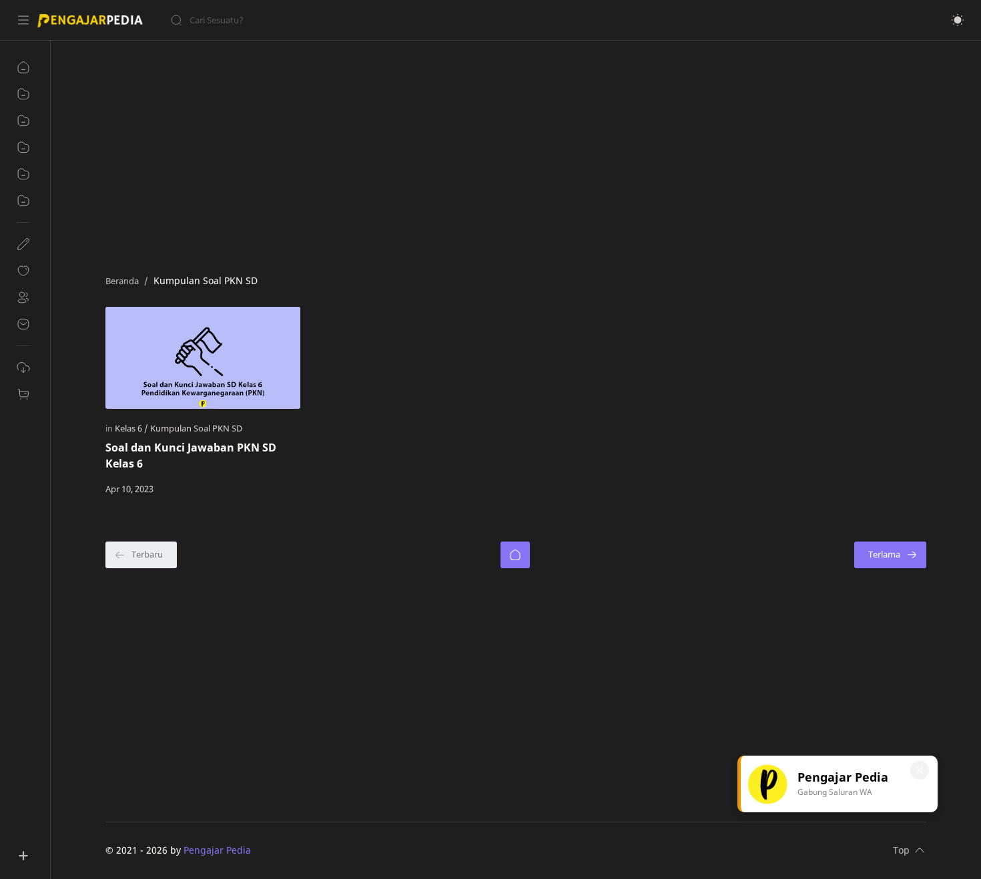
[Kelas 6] (131, 428)
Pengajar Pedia (217, 850)
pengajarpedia (284, 850)
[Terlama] (890, 555)
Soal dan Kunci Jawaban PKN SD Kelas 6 (190, 455)
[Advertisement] (505, 154)
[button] (958, 20)
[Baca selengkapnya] (262, 489)
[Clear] (380, 20)
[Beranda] (515, 555)
